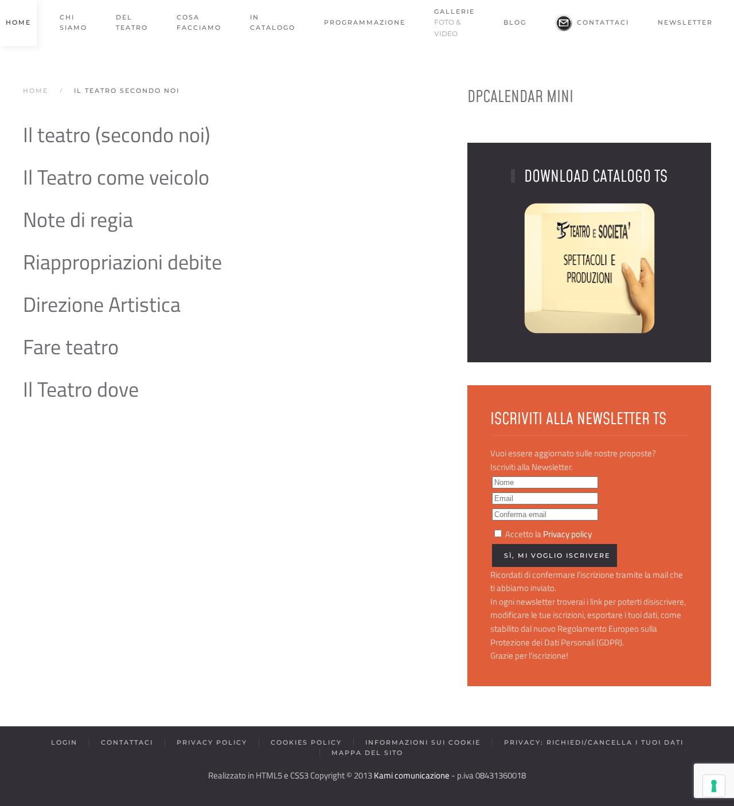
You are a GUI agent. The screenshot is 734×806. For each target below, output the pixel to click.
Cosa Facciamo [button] (199, 22)
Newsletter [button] (685, 22)
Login (64, 742)
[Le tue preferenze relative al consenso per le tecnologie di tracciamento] (714, 786)
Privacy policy (567, 534)
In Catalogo (272, 22)
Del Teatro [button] (132, 22)
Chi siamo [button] (73, 22)
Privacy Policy (212, 742)
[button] (454, 23)
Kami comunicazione (412, 775)
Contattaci (603, 22)
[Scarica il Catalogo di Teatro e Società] (589, 267)
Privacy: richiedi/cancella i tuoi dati (594, 742)
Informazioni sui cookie (423, 742)
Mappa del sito (367, 753)
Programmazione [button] (364, 22)
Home (18, 22)
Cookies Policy (306, 742)
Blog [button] (514, 22)
